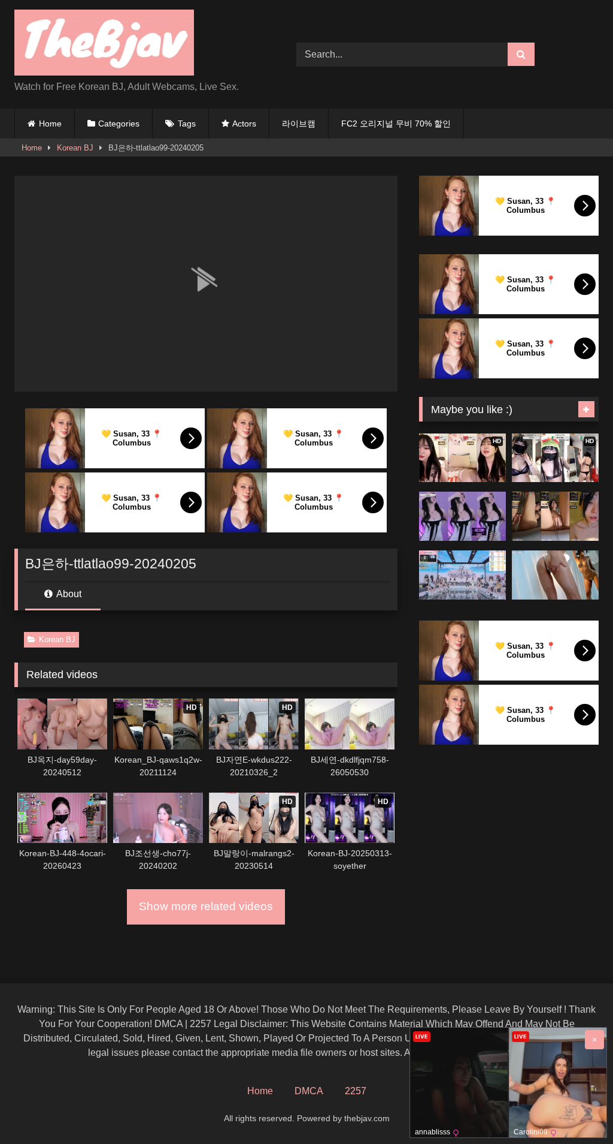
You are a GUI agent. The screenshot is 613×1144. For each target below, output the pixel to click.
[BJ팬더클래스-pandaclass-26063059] (462, 575)
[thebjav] (136, 45)
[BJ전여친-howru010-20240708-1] (555, 516)
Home (50, 123)
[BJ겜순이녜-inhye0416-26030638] (462, 516)
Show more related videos (206, 906)
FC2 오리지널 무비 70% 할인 (396, 123)
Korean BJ (75, 147)
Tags (187, 123)
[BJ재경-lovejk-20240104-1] (555, 575)
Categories (118, 123)
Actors (244, 123)
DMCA (309, 1091)
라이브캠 (298, 123)
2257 (355, 1091)
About (67, 594)
